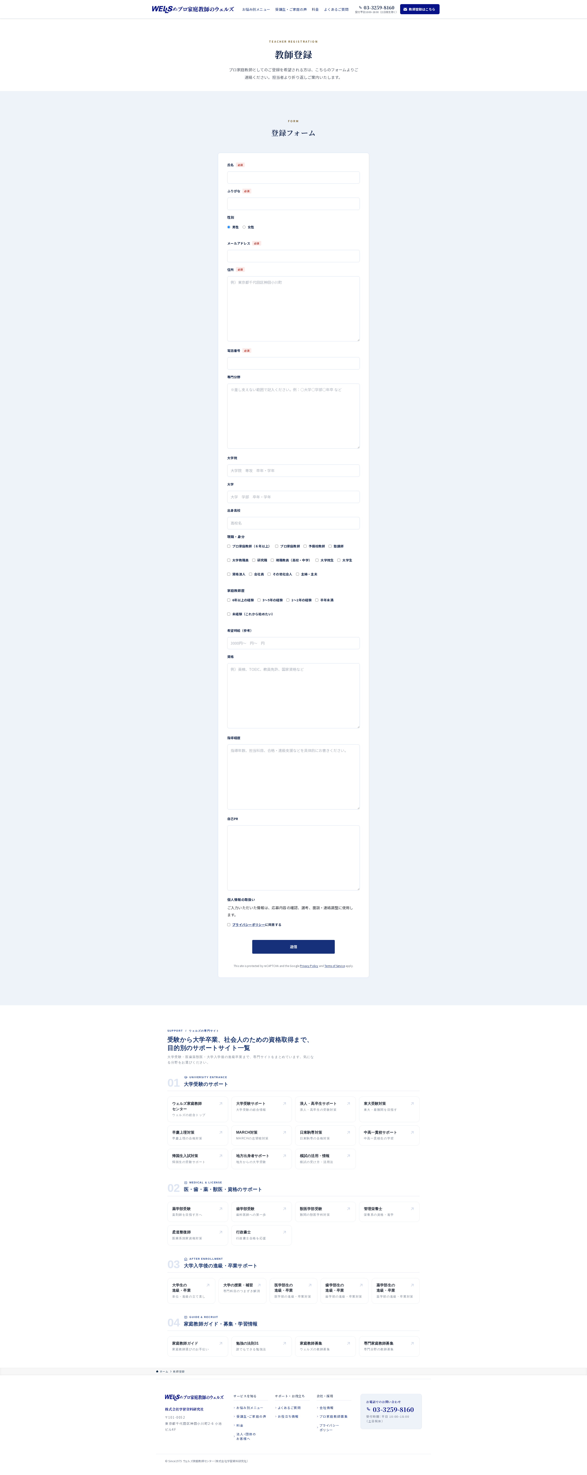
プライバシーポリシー (248, 924)
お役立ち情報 (288, 1416)
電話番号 (238, 350)
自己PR (232, 818)
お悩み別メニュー (250, 1407)
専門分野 (233, 377)
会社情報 (327, 1407)
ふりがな (238, 191)
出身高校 (233, 510)
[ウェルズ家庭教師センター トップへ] (194, 1397)
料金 (240, 1425)
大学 (230, 484)
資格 (230, 656)
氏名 (235, 165)
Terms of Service (334, 966)
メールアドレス (243, 243)
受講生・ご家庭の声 (251, 1416)
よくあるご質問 (289, 1407)
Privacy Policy (309, 966)
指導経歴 (233, 737)
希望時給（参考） (240, 630)
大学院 (232, 458)
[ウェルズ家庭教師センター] (193, 9)
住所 (235, 269)
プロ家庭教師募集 (334, 1416)
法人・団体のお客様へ (246, 1436)
